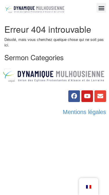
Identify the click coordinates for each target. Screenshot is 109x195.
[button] (101, 8)
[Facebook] (74, 96)
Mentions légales (84, 112)
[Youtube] (87, 96)
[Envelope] (100, 96)
